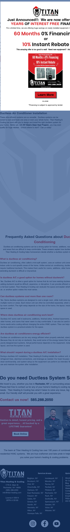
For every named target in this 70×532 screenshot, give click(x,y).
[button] (45, 101)
